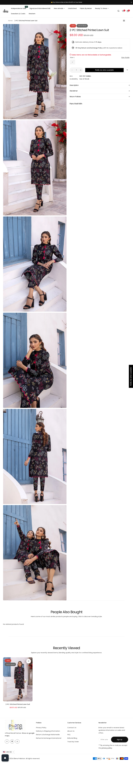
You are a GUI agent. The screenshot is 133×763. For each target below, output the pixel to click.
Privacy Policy (41, 727)
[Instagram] (12, 741)
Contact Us (71, 727)
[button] (8, 752)
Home (10, 21)
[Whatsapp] (17, 741)
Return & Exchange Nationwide (48, 734)
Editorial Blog (72, 738)
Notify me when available (104, 70)
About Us (70, 731)
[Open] (5, 757)
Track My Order (73, 742)
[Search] (118, 11)
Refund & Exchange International (48, 738)
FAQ (68, 734)
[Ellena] (5, 11)
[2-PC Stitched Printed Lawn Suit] (18, 679)
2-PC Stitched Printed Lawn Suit (18, 704)
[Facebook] (7, 741)
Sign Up (119, 739)
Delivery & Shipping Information (48, 731)
